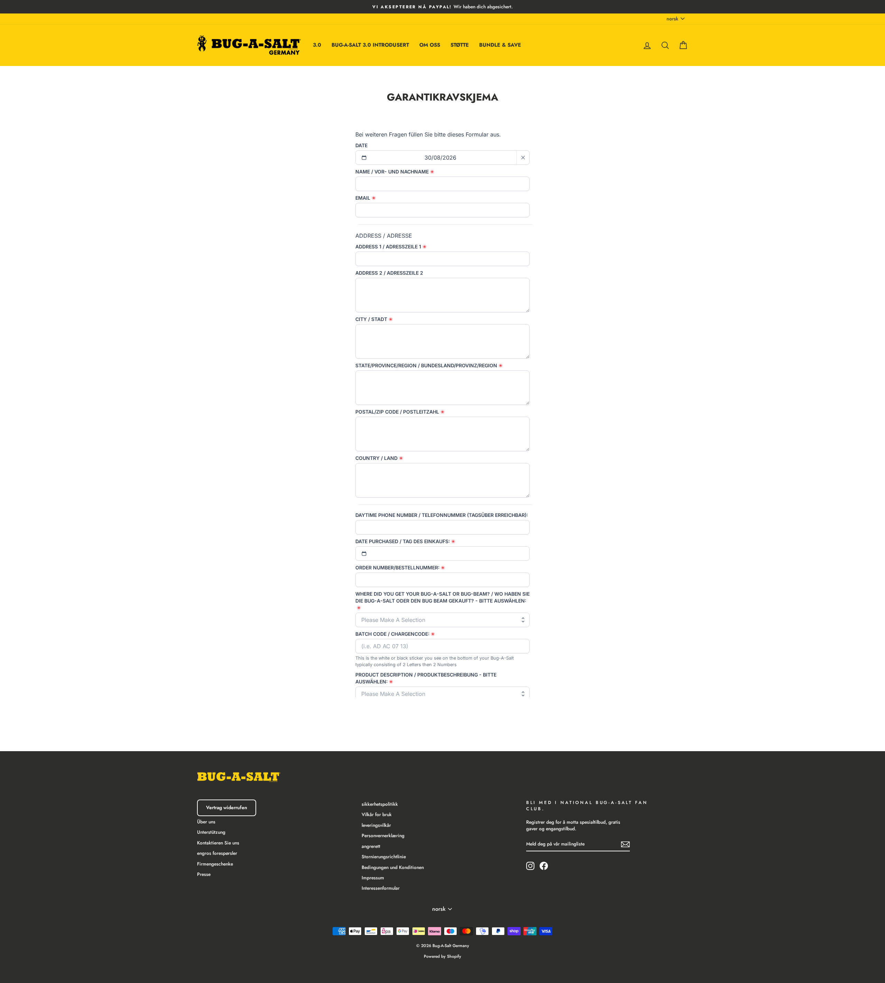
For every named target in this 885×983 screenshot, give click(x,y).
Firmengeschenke (215, 863)
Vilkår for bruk (377, 814)
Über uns (206, 821)
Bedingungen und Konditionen (393, 867)
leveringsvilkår (376, 825)
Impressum (373, 877)
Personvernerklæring (383, 835)
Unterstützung (211, 832)
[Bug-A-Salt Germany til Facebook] (544, 866)
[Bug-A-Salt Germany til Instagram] (530, 866)
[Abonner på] (625, 844)
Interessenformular (381, 888)
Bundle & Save (500, 45)
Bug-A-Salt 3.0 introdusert (370, 45)
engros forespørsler (217, 853)
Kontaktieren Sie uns (218, 842)
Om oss (429, 45)
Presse (204, 874)
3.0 (317, 45)
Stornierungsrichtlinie (384, 856)
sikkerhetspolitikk (380, 804)
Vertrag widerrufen (226, 807)
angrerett (371, 846)
